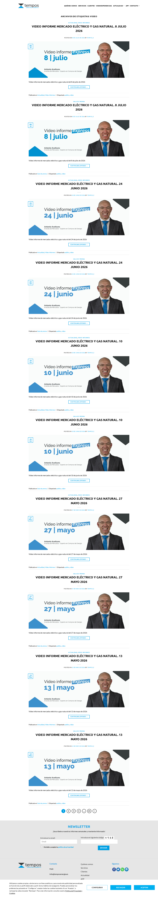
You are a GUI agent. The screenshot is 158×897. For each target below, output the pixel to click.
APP (82, 879)
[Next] (95, 811)
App (127, 6)
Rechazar (120, 887)
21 (89, 811)
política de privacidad (66, 847)
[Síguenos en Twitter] (118, 869)
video (72, 95)
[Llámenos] (122, 869)
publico (67, 95)
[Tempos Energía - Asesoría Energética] (28, 5)
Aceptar (144, 887)
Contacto (134, 6)
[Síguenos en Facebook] (114, 869)
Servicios (82, 6)
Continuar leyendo (79, 87)
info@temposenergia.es (59, 874)
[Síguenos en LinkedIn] (127, 869)
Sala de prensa (79, 101)
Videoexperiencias (104, 6)
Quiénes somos (70, 6)
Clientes (91, 6)
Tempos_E (90, 37)
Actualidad (118, 6)
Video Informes (84, 23)
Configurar (97, 887)
